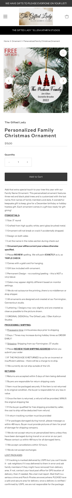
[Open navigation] (5, 16)
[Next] (63, 80)
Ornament (16, 41)
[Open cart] (66, 16)
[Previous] (9, 80)
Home (6, 41)
